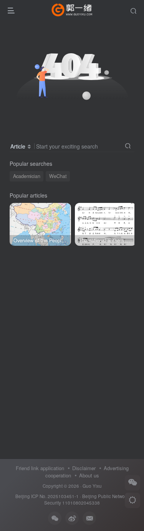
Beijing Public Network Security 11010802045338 (86, 499)
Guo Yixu (92, 486)
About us (89, 475)
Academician (26, 176)
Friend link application (40, 468)
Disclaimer (84, 468)
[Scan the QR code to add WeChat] (132, 482)
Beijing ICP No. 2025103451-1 (47, 496)
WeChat (58, 176)
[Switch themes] (132, 500)
